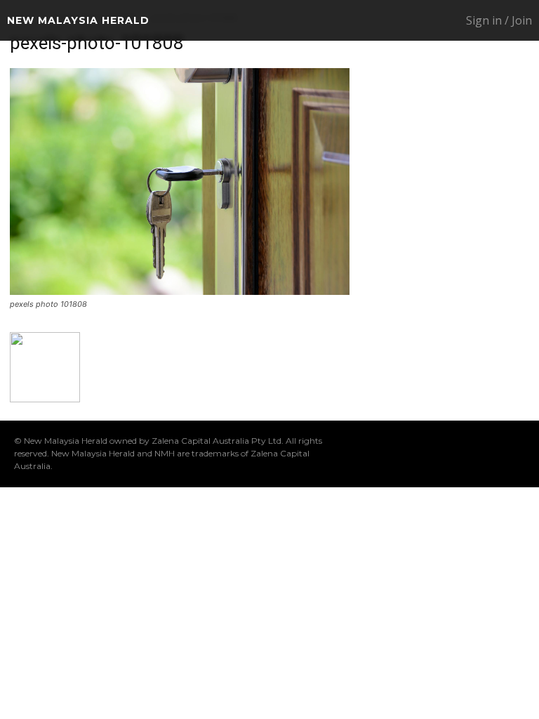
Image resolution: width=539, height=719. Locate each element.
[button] (404, 21)
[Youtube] (517, 453)
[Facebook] (382, 453)
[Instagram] (405, 453)
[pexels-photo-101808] (180, 291)
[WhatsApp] (495, 453)
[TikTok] (450, 453)
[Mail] (427, 453)
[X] (472, 453)
